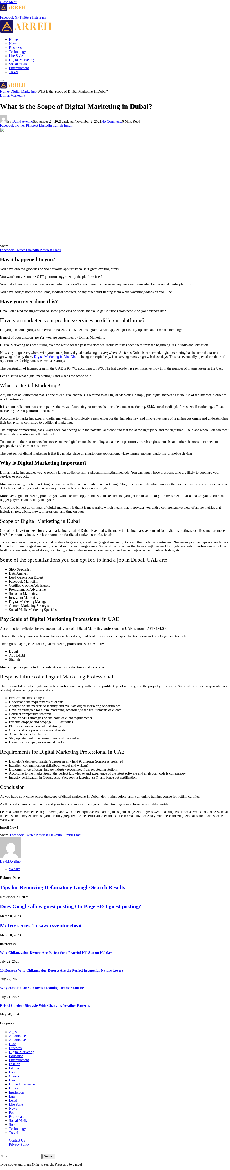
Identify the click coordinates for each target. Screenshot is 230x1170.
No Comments (111, 121)
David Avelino (22, 121)
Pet (11, 1112)
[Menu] (2, 80)
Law (12, 1096)
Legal (13, 1100)
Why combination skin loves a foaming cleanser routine (42, 988)
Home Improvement (23, 1084)
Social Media (18, 64)
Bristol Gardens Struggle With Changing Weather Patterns (45, 1005)
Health (13, 1080)
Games (14, 1076)
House (13, 1088)
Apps (13, 1032)
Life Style (16, 56)
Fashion (14, 1064)
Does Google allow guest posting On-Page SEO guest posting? (70, 906)
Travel (13, 72)
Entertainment (19, 68)
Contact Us (17, 1140)
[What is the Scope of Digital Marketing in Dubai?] (88, 242)
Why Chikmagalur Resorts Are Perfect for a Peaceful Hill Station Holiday (56, 952)
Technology (17, 52)
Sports (13, 1124)
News (13, 44)
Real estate (16, 1116)
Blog (12, 1044)
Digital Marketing (21, 60)
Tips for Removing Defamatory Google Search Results (62, 887)
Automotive (17, 1040)
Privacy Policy (19, 1144)
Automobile (17, 1036)
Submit (48, 1156)
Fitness (14, 1068)
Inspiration (16, 1092)
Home (13, 39)
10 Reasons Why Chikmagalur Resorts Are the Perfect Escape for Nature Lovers (61, 970)
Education (16, 1056)
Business (15, 48)
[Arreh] (26, 32)
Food (12, 1072)
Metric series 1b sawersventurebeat (41, 925)
